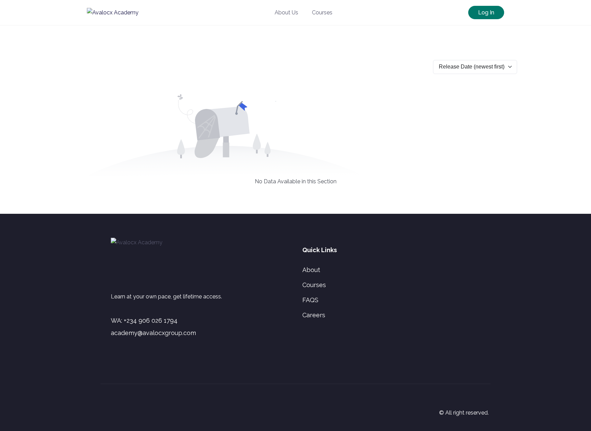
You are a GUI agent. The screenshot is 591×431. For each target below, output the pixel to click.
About (311, 269)
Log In (486, 12)
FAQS (310, 300)
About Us (286, 12)
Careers (313, 315)
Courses (322, 12)
